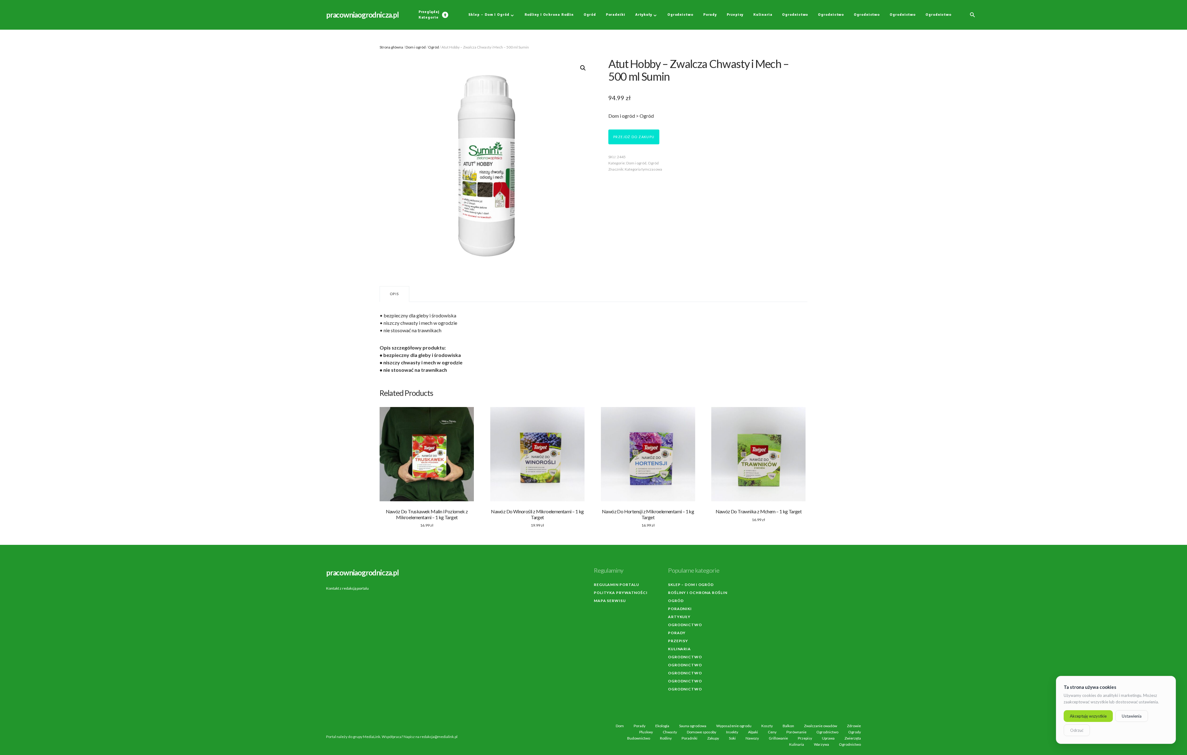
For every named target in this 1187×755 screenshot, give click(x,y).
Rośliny (666, 738)
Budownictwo (638, 738)
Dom (620, 726)
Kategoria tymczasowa (643, 169)
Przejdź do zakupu (633, 137)
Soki (732, 738)
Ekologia (662, 726)
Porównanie (796, 732)
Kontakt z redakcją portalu (347, 588)
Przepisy (678, 640)
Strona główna (391, 47)
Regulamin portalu (616, 584)
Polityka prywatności (621, 592)
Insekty (732, 732)
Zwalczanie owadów (820, 726)
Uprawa (828, 738)
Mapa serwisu (610, 600)
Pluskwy (646, 732)
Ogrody (854, 732)
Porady (677, 632)
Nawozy (752, 738)
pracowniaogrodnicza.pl (362, 14)
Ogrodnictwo (685, 624)
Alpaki (753, 732)
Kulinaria (679, 649)
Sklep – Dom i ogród (691, 584)
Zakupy (713, 738)
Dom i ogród (416, 47)
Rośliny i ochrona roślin (697, 592)
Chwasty (670, 732)
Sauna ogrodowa (692, 726)
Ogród (433, 47)
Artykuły (679, 616)
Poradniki (680, 608)
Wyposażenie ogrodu (733, 726)
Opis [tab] (394, 294)
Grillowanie (778, 738)
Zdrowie (854, 726)
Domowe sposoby (701, 732)
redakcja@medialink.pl (438, 736)
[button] (972, 15)
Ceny (772, 732)
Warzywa (821, 744)
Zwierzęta (853, 738)
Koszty (767, 726)
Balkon (788, 726)
